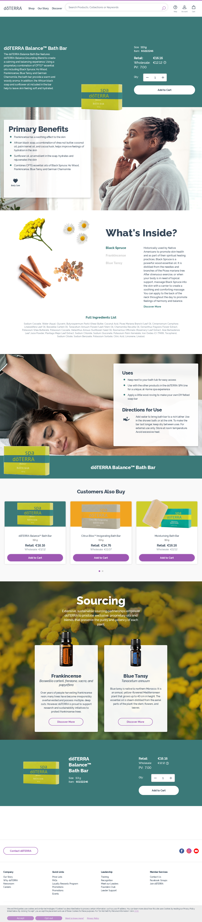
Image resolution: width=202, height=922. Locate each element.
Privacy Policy (93, 918)
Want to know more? (74, 918)
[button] (99, 571)
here (136, 911)
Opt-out (49, 918)
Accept (20, 918)
